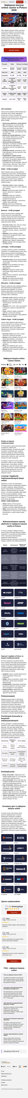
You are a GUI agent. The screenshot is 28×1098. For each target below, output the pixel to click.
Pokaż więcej (14, 961)
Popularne (3, 364)
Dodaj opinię (14, 912)
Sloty (23, 364)
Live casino (10, 364)
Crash (16, 364)
